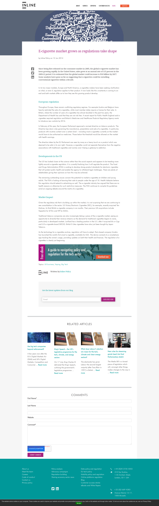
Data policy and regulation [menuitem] (91, 469)
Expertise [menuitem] (93, 6)
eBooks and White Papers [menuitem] (91, 485)
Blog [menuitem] (113, 6)
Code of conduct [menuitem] (28, 477)
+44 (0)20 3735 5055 (123, 469)
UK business (49, 264)
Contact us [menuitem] (26, 480)
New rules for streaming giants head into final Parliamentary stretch (117, 354)
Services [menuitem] (85, 6)
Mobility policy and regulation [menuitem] (92, 474)
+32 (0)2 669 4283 (122, 489)
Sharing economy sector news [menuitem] (63, 477)
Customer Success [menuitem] (104, 6)
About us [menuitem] (25, 469)
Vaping (57, 264)
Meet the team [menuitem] (27, 471)
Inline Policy (45, 58)
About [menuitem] (78, 6)
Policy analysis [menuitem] (57, 469)
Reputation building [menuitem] (59, 474)
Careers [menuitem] (25, 474)
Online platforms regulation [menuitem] (91, 477)
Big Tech (64, 264)
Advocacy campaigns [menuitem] (60, 471)
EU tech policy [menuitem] (86, 471)
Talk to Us (124, 6)
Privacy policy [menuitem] (27, 483)
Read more (42, 365)
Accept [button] (79, 503)
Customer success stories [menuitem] (90, 483)
